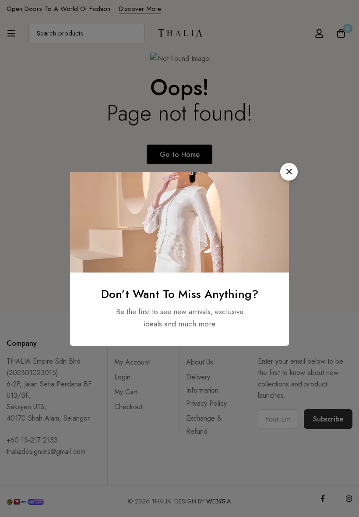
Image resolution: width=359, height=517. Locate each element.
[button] (289, 172)
